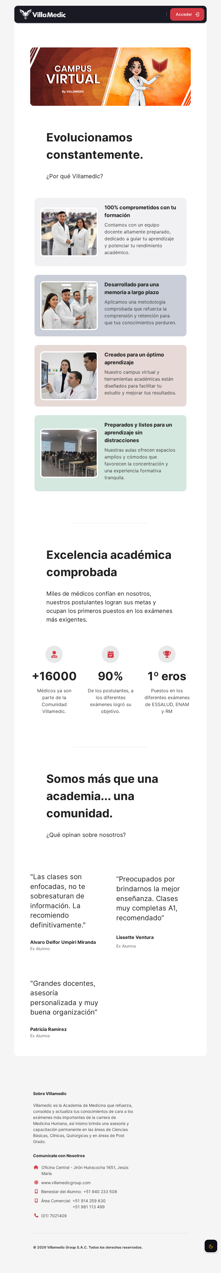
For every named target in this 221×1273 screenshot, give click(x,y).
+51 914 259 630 (89, 1200)
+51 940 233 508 (100, 1191)
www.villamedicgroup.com (66, 1182)
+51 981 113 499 (89, 1206)
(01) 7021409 (54, 1215)
